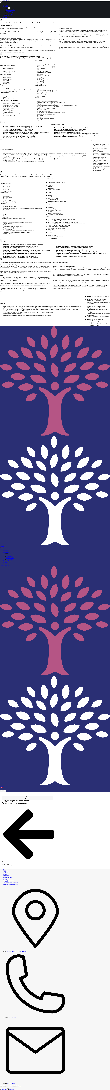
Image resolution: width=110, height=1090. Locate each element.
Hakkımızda (6, 552)
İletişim (5, 562)
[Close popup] (1, 20)
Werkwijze (6, 872)
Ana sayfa (5, 550)
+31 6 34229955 (12, 1017)
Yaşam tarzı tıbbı (10, 555)
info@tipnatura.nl (11, 1083)
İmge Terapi (9, 559)
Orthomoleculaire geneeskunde (11, 882)
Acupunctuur (6, 881)
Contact (5, 874)
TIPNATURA (3, 546)
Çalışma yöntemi (7, 560)
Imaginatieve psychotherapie (10, 884)
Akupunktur (9, 556)
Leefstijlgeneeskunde (8, 880)
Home (4, 870)
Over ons (5, 871)
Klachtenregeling (7, 877)
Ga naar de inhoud (4, 0)
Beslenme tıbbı (10, 558)
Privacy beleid (6, 875)
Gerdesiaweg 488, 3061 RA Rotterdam (17, 951)
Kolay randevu (5, 565)
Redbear (18, 1086)
